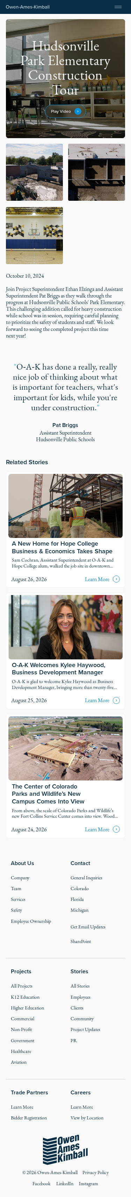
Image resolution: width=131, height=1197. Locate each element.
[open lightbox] (34, 172)
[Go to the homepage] (65, 1150)
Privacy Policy (95, 1172)
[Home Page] (28, 7)
